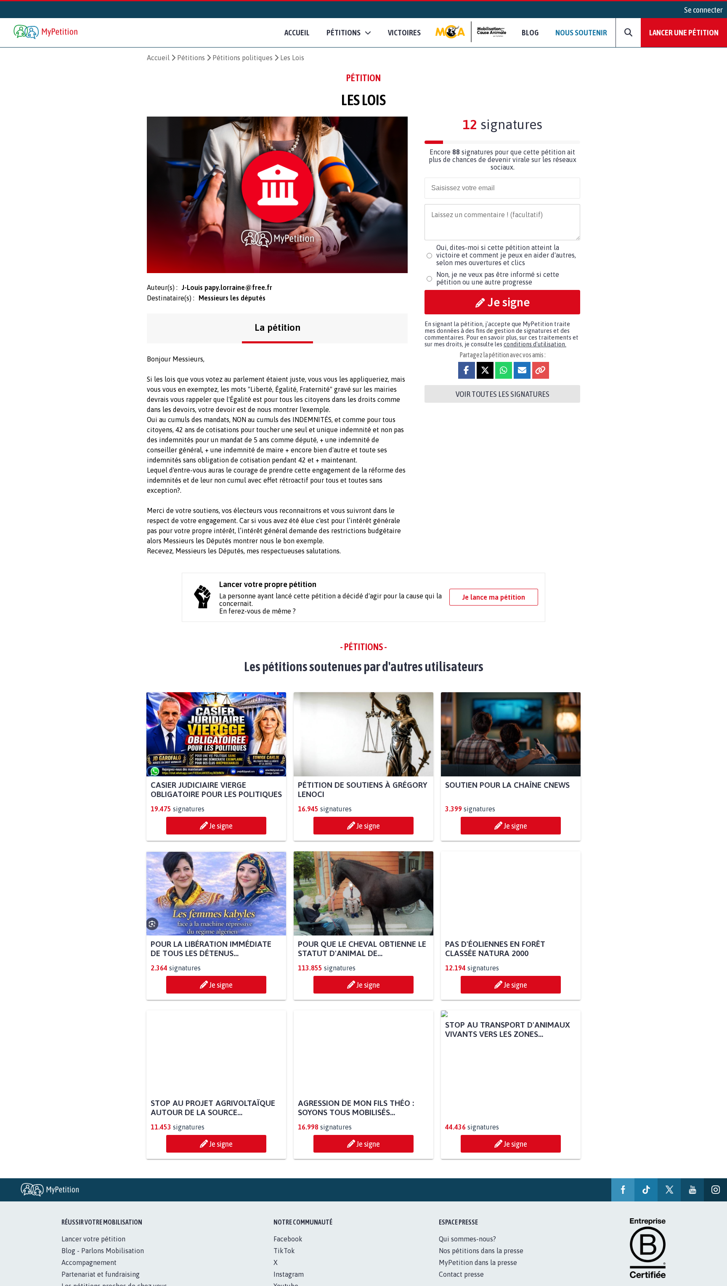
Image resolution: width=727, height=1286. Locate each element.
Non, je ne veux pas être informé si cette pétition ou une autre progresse (497, 278)
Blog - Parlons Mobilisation (102, 1250)
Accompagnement (89, 1262)
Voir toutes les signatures (502, 394)
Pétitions (191, 57)
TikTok (284, 1250)
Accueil (297, 32)
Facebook (287, 1239)
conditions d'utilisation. (535, 344)
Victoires (404, 32)
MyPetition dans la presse (478, 1262)
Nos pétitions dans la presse (481, 1250)
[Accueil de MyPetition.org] (46, 32)
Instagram (288, 1274)
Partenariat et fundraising (100, 1274)
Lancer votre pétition (93, 1239)
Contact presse (461, 1274)
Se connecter (703, 9)
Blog (530, 32)
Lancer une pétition (684, 32)
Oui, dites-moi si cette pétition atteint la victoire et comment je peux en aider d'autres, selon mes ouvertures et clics (506, 255)
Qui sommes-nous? (467, 1239)
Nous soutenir (581, 32)
